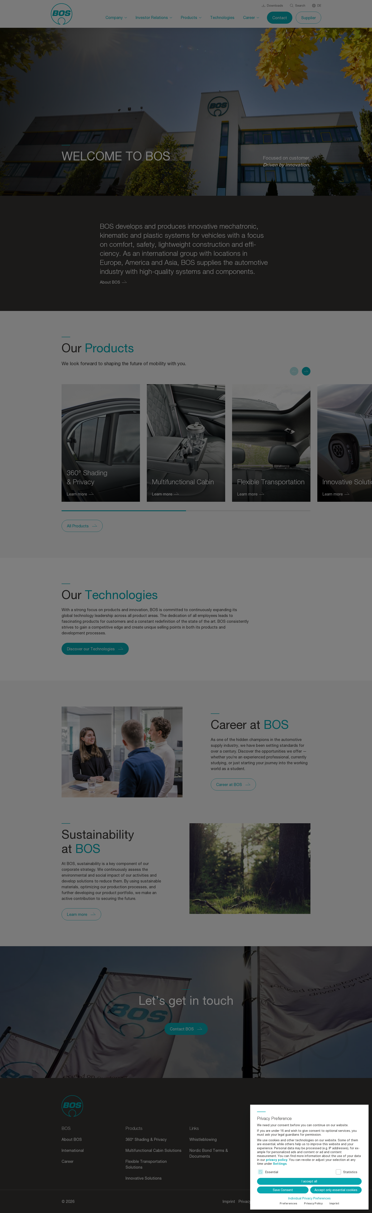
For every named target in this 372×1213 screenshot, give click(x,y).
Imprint (334, 1203)
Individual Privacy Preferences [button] (309, 1198)
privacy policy (276, 1160)
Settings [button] (280, 1163)
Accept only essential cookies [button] (336, 1190)
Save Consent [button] (283, 1190)
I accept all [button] (309, 1181)
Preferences (288, 1203)
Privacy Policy (313, 1203)
